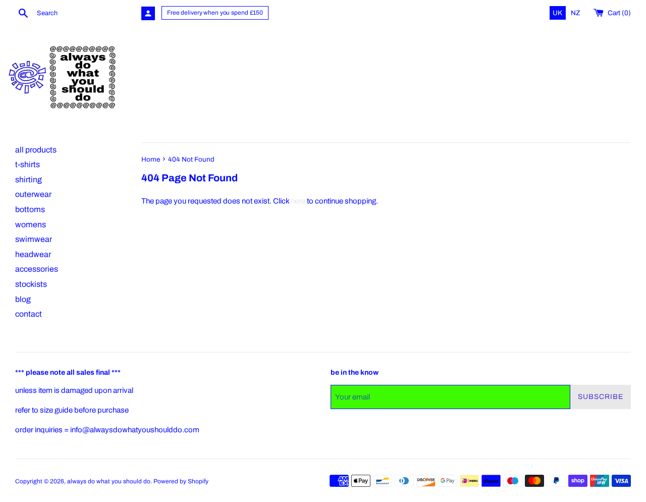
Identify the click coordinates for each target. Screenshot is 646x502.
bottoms (30, 209)
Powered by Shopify (180, 481)
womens (30, 224)
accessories (36, 269)
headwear (33, 254)
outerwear (33, 194)
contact (28, 314)
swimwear (33, 239)
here (298, 201)
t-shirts (27, 164)
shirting (28, 179)
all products (36, 149)
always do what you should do (108, 481)
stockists (31, 284)
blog (23, 299)
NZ (575, 13)
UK (558, 13)
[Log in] (148, 13)
